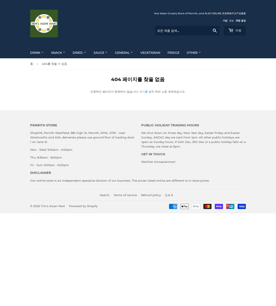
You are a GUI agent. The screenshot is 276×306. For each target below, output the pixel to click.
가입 (225, 20)
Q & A (169, 195)
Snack (57, 53)
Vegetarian (150, 53)
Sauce (99, 53)
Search (105, 195)
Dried (78, 53)
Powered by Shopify (83, 206)
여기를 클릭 (146, 91)
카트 (238, 30)
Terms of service (125, 195)
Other (192, 53)
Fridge (173, 53)
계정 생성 (241, 20)
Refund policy (151, 195)
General (122, 53)
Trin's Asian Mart (53, 206)
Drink (35, 53)
